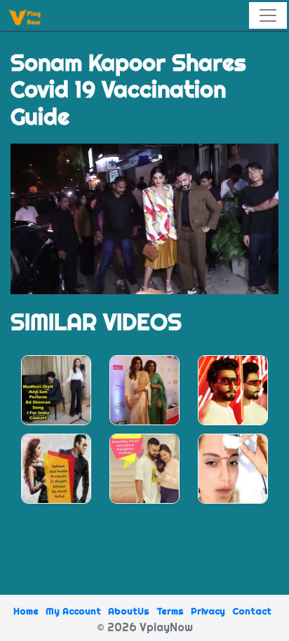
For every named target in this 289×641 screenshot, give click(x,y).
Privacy (208, 610)
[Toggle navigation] (268, 15)
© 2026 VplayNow (145, 627)
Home (26, 610)
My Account (73, 610)
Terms (170, 610)
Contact (251, 610)
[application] (144, 219)
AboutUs (128, 610)
